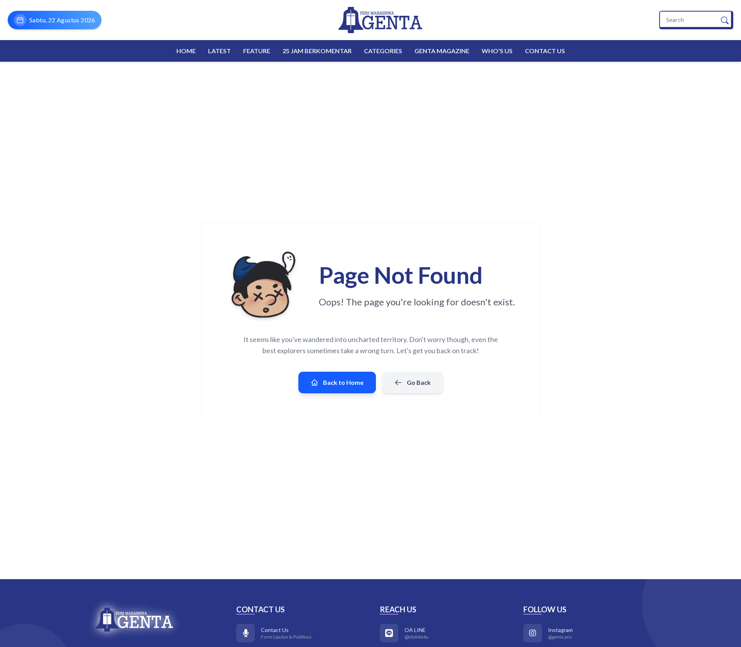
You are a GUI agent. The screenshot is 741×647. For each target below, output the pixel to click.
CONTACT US (545, 50)
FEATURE (256, 50)
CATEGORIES (383, 50)
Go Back (419, 382)
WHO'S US (497, 50)
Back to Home (343, 382)
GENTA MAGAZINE (441, 50)
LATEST (219, 50)
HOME (186, 50)
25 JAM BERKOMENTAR (317, 50)
